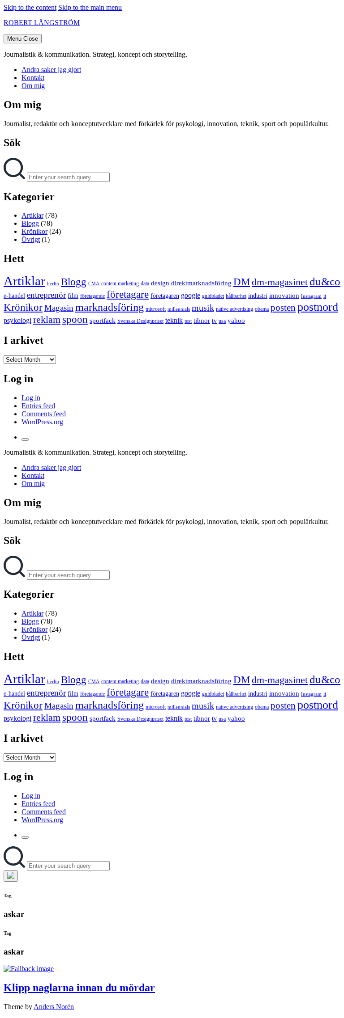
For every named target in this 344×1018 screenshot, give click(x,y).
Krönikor (34, 231)
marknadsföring (109, 307)
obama (262, 309)
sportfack (103, 320)
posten (283, 307)
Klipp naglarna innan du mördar (79, 987)
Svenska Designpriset (140, 321)
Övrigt (31, 239)
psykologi (17, 320)
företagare (128, 294)
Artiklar (32, 215)
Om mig (33, 85)
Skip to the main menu (90, 7)
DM (241, 281)
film (73, 295)
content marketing (120, 283)
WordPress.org (42, 422)
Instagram (311, 296)
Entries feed (38, 406)
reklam (46, 319)
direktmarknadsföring (201, 283)
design (160, 283)
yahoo (236, 320)
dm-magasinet (280, 282)
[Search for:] (15, 177)
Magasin (58, 308)
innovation (284, 295)
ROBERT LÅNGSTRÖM (42, 22)
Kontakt (33, 77)
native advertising (234, 309)
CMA (93, 283)
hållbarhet (236, 296)
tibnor (202, 320)
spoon (75, 319)
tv (214, 320)
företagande (92, 296)
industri (257, 295)
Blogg (30, 223)
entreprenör (46, 295)
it (324, 296)
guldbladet (213, 296)
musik (203, 308)
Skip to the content (30, 7)
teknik (174, 320)
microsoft (156, 309)
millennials (179, 309)
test (188, 321)
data (145, 283)
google (190, 295)
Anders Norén (54, 1006)
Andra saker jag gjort (51, 69)
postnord (317, 306)
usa (222, 321)
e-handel (14, 295)
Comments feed (44, 414)
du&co (325, 281)
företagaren (164, 295)
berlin (53, 283)
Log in (31, 397)
